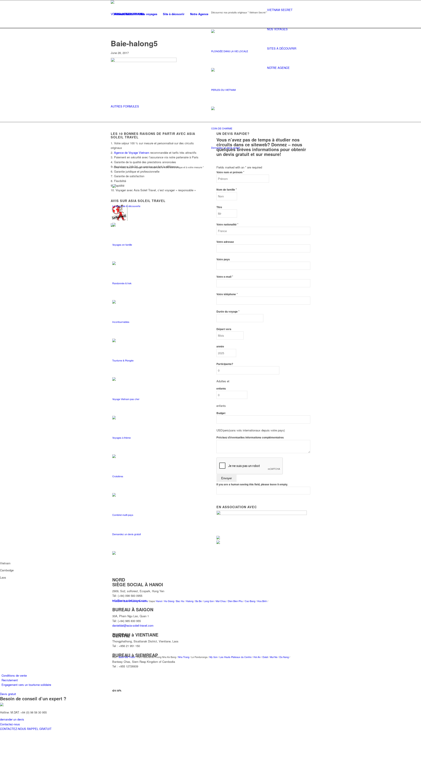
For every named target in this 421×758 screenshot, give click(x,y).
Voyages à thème (121, 437)
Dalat (265, 657)
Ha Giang (169, 601)
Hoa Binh (262, 601)
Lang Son (209, 601)
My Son (213, 657)
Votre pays (223, 259)
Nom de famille (226, 189)
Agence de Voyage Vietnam (131, 152)
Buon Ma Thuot (127, 657)
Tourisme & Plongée (123, 360)
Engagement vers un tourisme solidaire (26, 685)
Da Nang (284, 657)
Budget (220, 413)
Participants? (224, 364)
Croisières (117, 476)
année (220, 346)
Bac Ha (180, 601)
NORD (118, 579)
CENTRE (121, 635)
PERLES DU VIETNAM (223, 89)
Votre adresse (225, 242)
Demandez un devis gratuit (225, 147)
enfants (221, 388)
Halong (190, 601)
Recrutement (10, 680)
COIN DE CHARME (221, 128)
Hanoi (159, 601)
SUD (116, 691)
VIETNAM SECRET (280, 10)
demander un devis (12, 719)
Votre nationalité (227, 224)
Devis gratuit (8, 694)
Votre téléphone (227, 294)
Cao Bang (250, 601)
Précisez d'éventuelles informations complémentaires (250, 437)
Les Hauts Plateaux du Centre (235, 657)
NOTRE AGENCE (278, 68)
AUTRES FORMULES (125, 106)
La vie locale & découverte (126, 206)
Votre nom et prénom (230, 172)
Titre (219, 207)
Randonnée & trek (122, 283)
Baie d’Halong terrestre (135, 601)
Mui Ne (273, 657)
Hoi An (256, 657)
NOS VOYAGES (277, 29)
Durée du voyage (227, 311)
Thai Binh (117, 601)
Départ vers (223, 329)
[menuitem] (124, 14)
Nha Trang (183, 657)
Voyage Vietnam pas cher (125, 399)
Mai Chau (221, 601)
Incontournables (120, 322)
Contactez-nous (10, 724)
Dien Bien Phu (235, 601)
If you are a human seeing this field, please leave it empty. (252, 484)
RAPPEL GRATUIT (39, 729)
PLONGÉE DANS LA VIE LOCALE (229, 51)
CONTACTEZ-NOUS (13, 729)
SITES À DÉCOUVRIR (281, 48)
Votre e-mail (224, 277)
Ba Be (198, 601)
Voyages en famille (122, 244)
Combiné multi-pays (122, 515)
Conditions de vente (14, 675)
